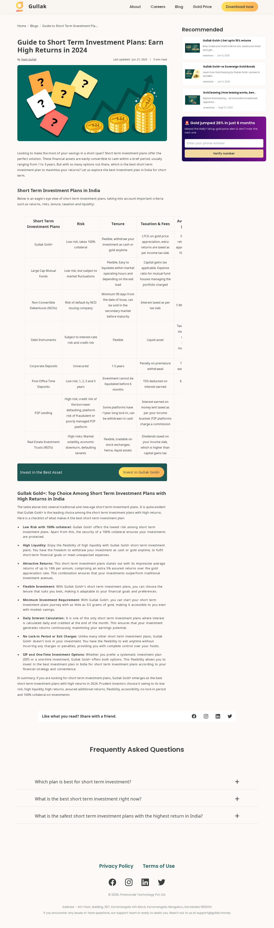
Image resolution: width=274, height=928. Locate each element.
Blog (179, 6)
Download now (240, 6)
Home (21, 26)
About (135, 6)
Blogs (34, 26)
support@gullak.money (214, 913)
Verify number (224, 153)
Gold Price (202, 6)
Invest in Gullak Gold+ (141, 472)
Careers (158, 6)
